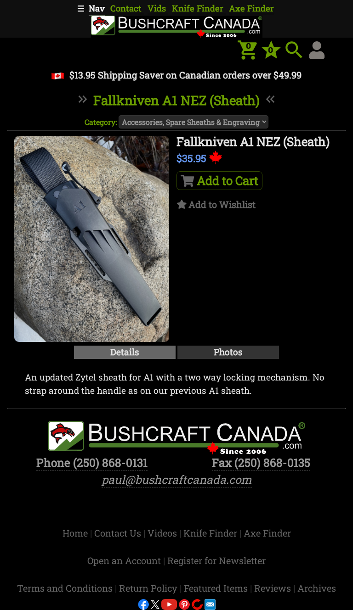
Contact (127, 8)
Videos (163, 533)
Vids (158, 8)
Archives (316, 588)
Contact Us (118, 533)
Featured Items (217, 588)
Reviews (273, 588)
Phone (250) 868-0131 (92, 462)
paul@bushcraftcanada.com (177, 479)
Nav (97, 8)
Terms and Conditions (66, 588)
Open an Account (124, 560)
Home (76, 533)
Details (124, 352)
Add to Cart (226, 180)
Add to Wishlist (222, 204)
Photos (228, 352)
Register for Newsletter (216, 560)
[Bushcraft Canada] (176, 25)
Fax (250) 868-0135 (261, 462)
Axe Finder (251, 8)
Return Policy (149, 588)
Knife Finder (199, 8)
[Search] (294, 50)
